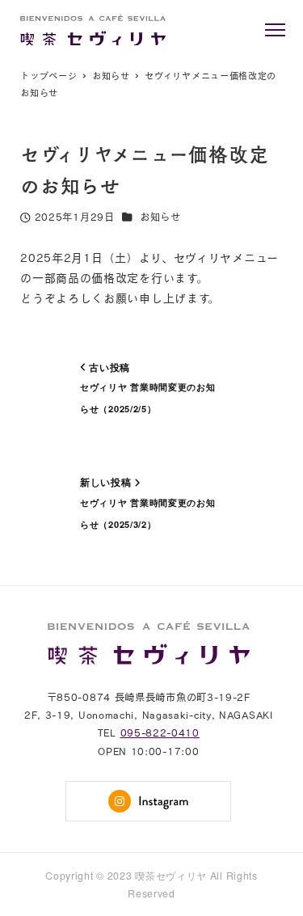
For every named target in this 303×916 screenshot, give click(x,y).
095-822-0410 (160, 733)
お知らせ (160, 217)
